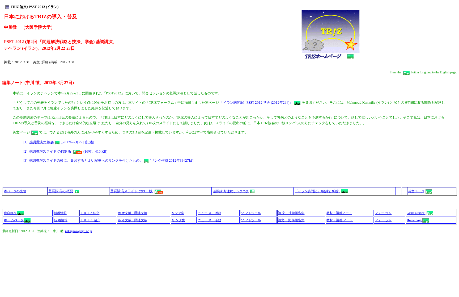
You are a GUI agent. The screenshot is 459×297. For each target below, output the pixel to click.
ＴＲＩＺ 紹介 (90, 220)
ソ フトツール (251, 213)
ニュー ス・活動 (209, 213)
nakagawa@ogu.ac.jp (78, 231)
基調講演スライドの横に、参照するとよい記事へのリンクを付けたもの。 (86, 160)
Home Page (414, 220)
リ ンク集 (178, 220)
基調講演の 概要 (41, 142)
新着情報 (60, 213)
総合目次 (10, 213)
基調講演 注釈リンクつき (231, 191)
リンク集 (178, 213)
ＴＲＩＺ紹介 (89, 213)
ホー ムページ (14, 220)
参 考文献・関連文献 (132, 213)
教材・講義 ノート (339, 220)
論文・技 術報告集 (291, 220)
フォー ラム (383, 213)
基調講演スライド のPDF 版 (50, 151)
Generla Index (416, 213)
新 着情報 (60, 220)
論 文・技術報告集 (291, 213)
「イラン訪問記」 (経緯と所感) (317, 191)
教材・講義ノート (339, 213)
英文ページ (416, 191)
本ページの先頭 (15, 191)
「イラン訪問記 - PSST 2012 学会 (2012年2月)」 (256, 102)
